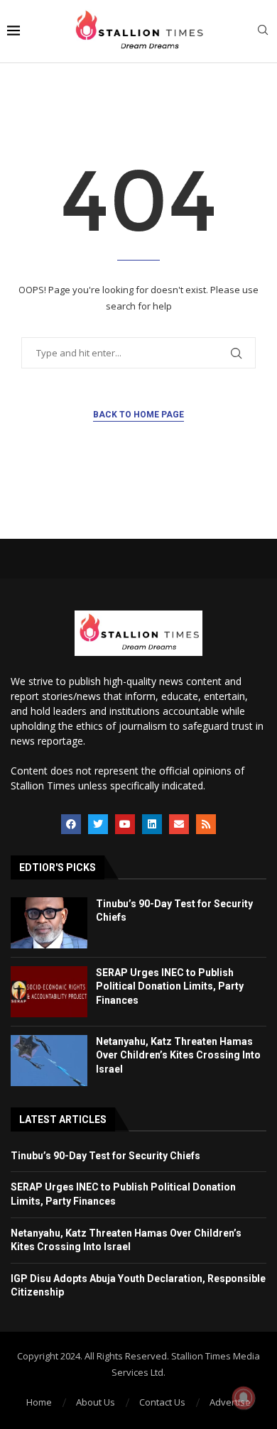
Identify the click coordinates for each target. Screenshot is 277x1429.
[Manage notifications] (243, 1397)
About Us (95, 1402)
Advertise (230, 1402)
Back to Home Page (138, 415)
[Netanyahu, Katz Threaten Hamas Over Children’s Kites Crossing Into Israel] (49, 1060)
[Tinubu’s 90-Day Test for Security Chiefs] (49, 922)
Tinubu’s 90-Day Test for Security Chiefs (105, 1155)
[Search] (263, 31)
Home (39, 1402)
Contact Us (162, 1402)
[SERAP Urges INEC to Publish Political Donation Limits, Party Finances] (49, 991)
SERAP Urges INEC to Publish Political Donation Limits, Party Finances (170, 986)
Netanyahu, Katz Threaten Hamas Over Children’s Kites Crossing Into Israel (178, 1055)
